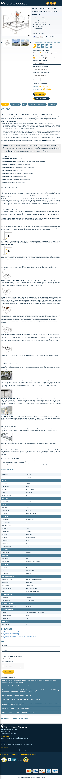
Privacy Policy (8, 750)
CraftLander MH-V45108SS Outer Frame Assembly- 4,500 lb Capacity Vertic (19, 636)
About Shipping (23, 750)
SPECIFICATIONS (15, 104)
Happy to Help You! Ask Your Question (13, 656)
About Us (3, 738)
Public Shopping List (27, 744)
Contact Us (9, 738)
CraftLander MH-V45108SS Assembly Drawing (13, 635)
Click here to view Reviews (38, 33)
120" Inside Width (51, 58)
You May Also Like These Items (37, 104)
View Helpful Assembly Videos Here (9, 187)
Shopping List (18, 744)
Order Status (11, 744)
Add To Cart (41, 94)
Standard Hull (46, 52)
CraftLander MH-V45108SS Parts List (11, 633)
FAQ (24, 104)
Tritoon (37, 52)
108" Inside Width (40, 58)
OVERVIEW (5, 104)
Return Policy (16, 750)
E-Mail (5, 650)
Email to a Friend (51, 36)
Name (5, 645)
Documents (52, 104)
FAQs (2, 750)
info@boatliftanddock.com (10, 733)
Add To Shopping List (42, 98)
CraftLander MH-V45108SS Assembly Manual (13, 632)
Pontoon (55, 52)
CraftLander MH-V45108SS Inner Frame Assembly (14, 638)
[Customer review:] (26, 759)
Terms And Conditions (24, 738)
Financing (15, 738)
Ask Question (8, 672)
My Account (4, 744)
